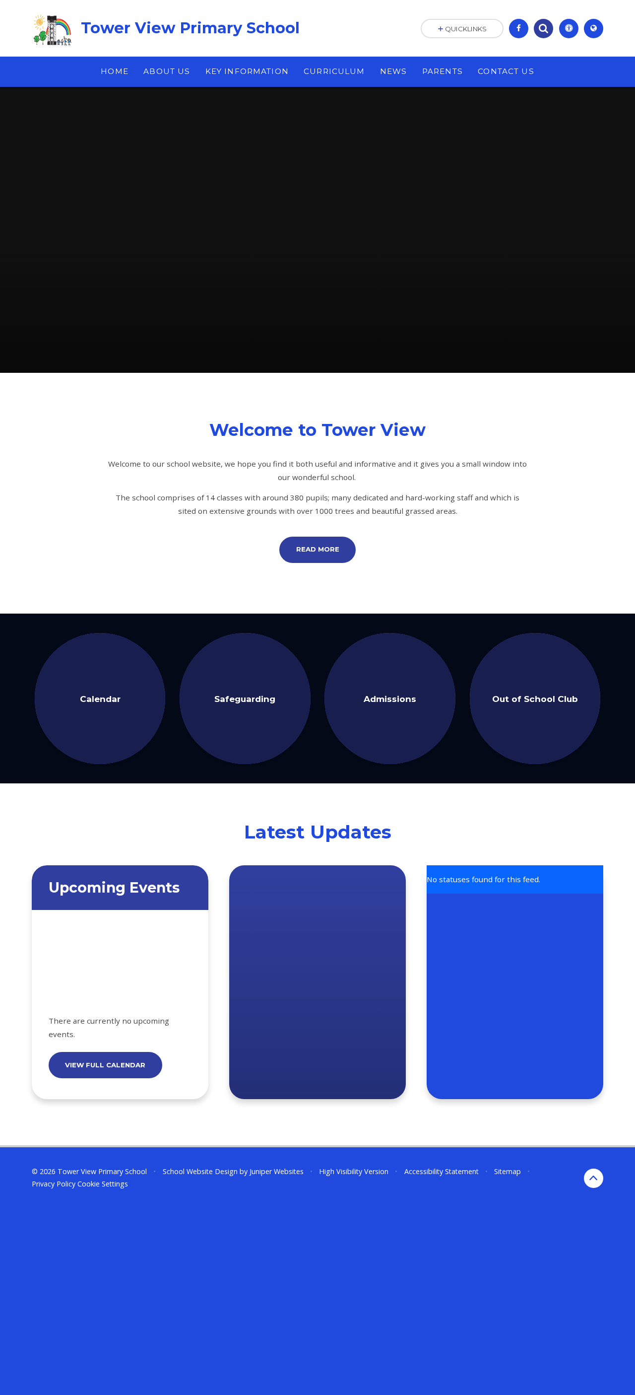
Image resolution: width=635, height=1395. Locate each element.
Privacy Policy (53, 1183)
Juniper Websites (277, 1171)
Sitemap (507, 1171)
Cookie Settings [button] (102, 1183)
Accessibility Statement (441, 1171)
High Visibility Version (353, 1171)
